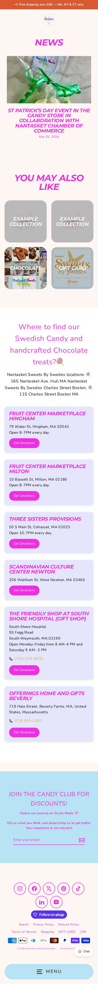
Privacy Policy (43, 924)
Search (24, 924)
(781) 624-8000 (29, 658)
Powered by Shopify (70, 948)
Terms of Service (24, 932)
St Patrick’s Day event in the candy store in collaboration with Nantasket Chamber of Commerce (49, 120)
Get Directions (24, 443)
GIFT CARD (67, 932)
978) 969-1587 (28, 720)
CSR (83, 932)
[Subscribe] (81, 840)
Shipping (47, 932)
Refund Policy (68, 924)
